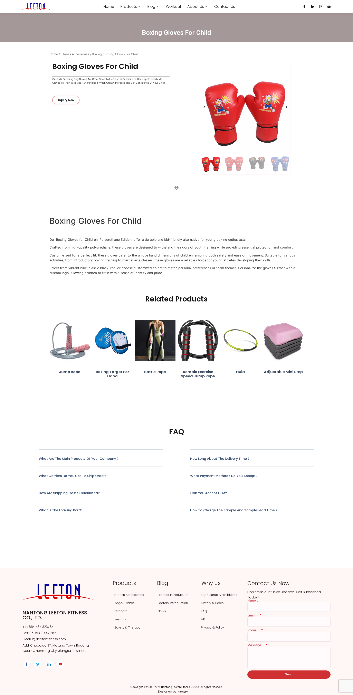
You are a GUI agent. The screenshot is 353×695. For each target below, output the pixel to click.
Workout (173, 6)
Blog (151, 6)
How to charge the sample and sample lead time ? (233, 510)
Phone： (254, 630)
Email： (253, 615)
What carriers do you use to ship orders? (73, 475)
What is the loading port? (60, 510)
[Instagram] (320, 6)
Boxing (97, 54)
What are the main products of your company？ (79, 458)
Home (108, 6)
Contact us (224, 6)
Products (128, 6)
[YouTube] (329, 6)
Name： (253, 600)
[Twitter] (38, 664)
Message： (256, 645)
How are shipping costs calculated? (69, 493)
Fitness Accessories (75, 54)
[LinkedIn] (312, 6)
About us (195, 6)
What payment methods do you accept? (223, 475)
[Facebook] (304, 6)
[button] (204, 107)
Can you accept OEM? (208, 493)
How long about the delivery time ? (219, 458)
